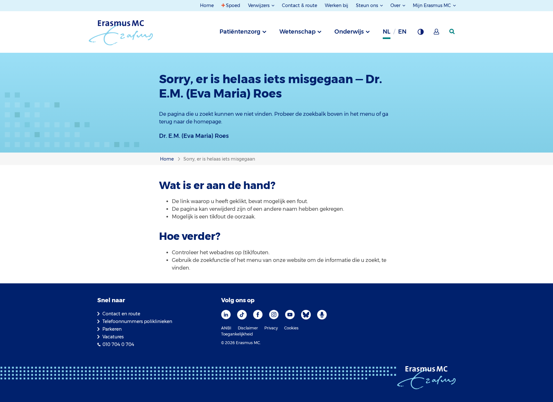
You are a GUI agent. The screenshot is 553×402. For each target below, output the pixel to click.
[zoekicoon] (452, 31)
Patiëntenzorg (240, 31)
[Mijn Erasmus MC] (437, 33)
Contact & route (299, 5)
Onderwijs (349, 31)
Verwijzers (259, 5)
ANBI (226, 328)
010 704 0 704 (118, 344)
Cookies (291, 328)
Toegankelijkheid (237, 334)
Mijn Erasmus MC (432, 5)
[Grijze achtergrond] (420, 33)
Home (207, 5)
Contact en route (121, 314)
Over (396, 5)
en (402, 31)
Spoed (233, 5)
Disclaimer (248, 328)
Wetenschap (297, 31)
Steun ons (367, 5)
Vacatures (113, 337)
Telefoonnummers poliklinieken (137, 321)
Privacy (271, 328)
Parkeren (112, 329)
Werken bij (336, 5)
